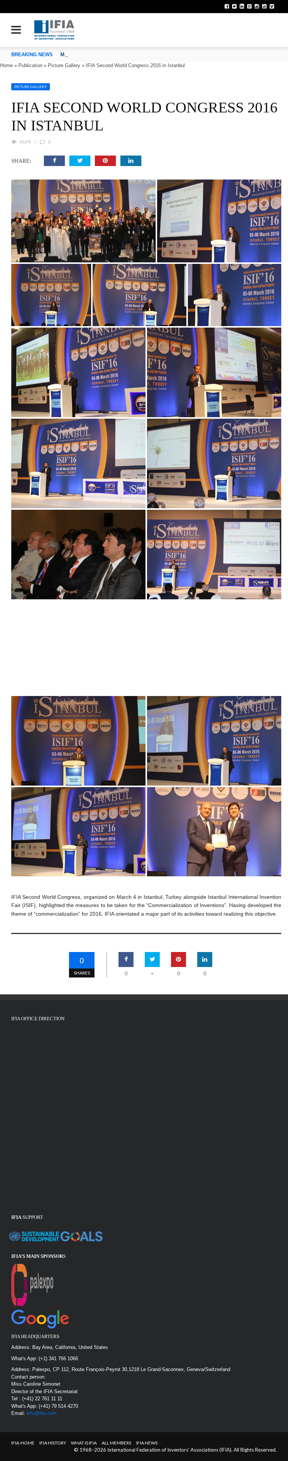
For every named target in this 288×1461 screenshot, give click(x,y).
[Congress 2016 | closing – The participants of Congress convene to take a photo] (83, 221)
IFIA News (147, 1443)
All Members (116, 1443)
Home (6, 65)
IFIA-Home (22, 1443)
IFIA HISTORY (52, 1443)
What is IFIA (84, 1443)
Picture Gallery (64, 65)
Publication (30, 65)
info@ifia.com (42, 1413)
